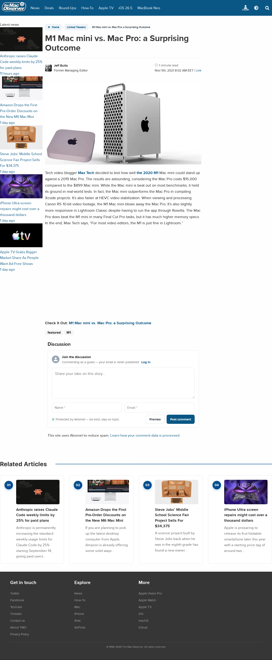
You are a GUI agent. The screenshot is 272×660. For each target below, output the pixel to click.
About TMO (18, 627)
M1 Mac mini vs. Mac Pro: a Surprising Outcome (110, 323)
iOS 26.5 (125, 7)
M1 (69, 332)
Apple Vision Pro (150, 593)
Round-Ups (67, 7)
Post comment (180, 419)
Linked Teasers (76, 27)
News (35, 7)
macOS (144, 620)
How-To (87, 7)
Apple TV (106, 7)
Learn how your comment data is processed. (145, 435)
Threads (16, 613)
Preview (155, 419)
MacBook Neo (148, 7)
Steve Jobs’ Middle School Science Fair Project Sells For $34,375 (172, 518)
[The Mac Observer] (14, 8)
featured (54, 332)
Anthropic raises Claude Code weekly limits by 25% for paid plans (37, 515)
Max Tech (86, 173)
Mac (77, 606)
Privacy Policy (19, 634)
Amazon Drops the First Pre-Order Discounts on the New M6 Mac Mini (105, 515)
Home (55, 27)
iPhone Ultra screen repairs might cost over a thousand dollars (245, 515)
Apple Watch (147, 600)
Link (198, 70)
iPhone (79, 613)
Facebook (17, 600)
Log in (145, 362)
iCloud (143, 627)
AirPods (79, 627)
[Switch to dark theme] (256, 7)
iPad (77, 620)
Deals (49, 7)
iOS (141, 613)
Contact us (17, 620)
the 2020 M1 (147, 173)
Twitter (14, 593)
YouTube (16, 606)
